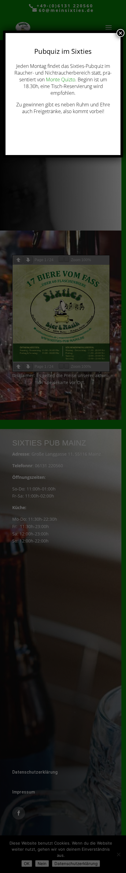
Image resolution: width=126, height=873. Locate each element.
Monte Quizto (60, 79)
